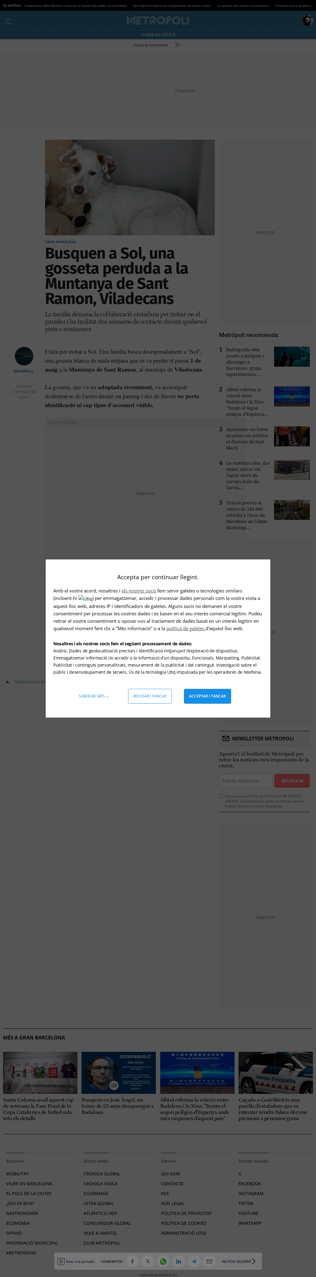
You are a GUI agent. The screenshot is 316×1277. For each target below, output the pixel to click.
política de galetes (186, 628)
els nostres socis (139, 591)
